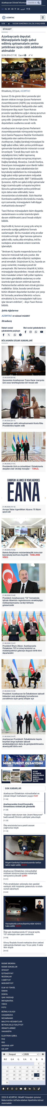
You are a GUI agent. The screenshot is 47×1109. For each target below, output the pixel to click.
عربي (23, 9)
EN (9, 9)
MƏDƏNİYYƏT (7, 983)
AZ (3, 9)
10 (7, 1071)
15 (38, 1071)
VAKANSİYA (7, 1031)
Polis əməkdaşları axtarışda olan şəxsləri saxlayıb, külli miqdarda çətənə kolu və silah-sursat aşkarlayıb (23, 886)
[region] (24, 873)
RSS (3, 1042)
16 (43, 1071)
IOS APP (5, 1049)
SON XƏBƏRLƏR (13, 788)
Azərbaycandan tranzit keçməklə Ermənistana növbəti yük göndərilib (19, 805)
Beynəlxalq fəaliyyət (12, 1025)
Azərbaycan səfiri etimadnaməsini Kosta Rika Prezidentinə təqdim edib (23, 424)
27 (27, 1079)
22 (38, 1075)
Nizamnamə (7, 1018)
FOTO (4, 1007)
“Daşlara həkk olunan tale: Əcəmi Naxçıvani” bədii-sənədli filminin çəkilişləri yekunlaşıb (23, 816)
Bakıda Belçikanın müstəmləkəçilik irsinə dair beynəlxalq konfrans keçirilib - (23, 554)
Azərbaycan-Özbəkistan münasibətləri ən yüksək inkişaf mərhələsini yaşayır (21, 794)
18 (14, 1075)
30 (43, 1079)
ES (18, 9)
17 (7, 1075)
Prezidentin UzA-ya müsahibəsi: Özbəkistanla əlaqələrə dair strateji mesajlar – (23, 467)
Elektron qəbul (9, 1036)
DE (12, 9)
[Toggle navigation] (42, 17)
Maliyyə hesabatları (12, 1021)
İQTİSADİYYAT (7, 973)
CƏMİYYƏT (6, 980)
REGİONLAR (7, 977)
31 (7, 1082)
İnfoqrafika (7, 1001)
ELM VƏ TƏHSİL (8, 987)
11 (14, 1071)
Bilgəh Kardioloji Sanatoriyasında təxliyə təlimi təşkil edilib (23, 863)
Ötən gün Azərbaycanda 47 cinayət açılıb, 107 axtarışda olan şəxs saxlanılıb (22, 933)
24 (7, 1079)
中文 (28, 9)
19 (20, 1075)
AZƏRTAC (25, 91)
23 (43, 1075)
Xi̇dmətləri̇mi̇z (9, 1028)
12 (20, 1071)
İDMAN (5, 991)
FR (15, 9)
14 (32, 1071)
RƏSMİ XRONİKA (8, 963)
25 (14, 1079)
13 (27, 1071)
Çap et (21, 55)
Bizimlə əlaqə (8, 1012)
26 (20, 1079)
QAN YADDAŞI (8, 997)
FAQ (3, 1039)
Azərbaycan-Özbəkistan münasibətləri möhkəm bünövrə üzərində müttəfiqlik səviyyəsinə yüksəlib (20, 873)
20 (27, 1075)
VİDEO (4, 1004)
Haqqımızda (7, 1015)
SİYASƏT (7, 29)
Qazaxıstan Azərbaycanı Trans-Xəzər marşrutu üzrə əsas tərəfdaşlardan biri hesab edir (23, 381)
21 (32, 1075)
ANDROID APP (8, 1046)
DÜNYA (5, 994)
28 (32, 1079)
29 (38, 1079)
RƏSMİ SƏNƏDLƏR (9, 967)
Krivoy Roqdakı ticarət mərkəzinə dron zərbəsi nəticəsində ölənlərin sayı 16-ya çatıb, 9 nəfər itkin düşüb (24, 945)
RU (6, 9)
